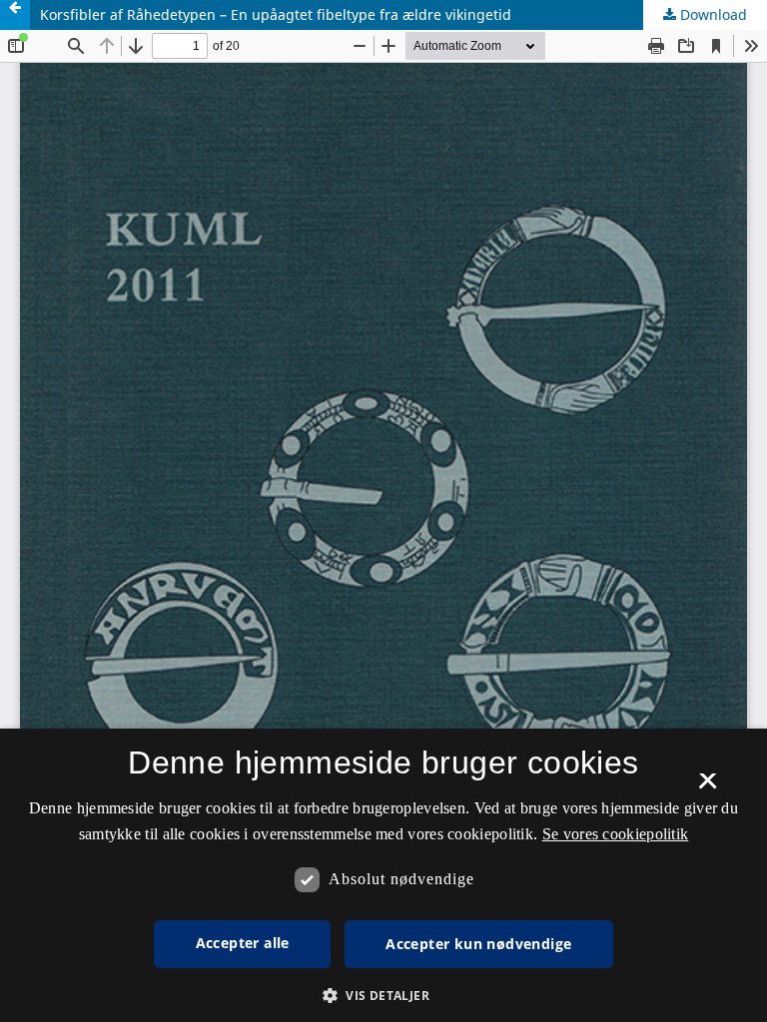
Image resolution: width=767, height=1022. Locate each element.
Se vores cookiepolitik (615, 833)
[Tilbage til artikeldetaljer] (15, 15)
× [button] (707, 787)
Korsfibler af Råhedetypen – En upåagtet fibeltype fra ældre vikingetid (275, 14)
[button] (383, 995)
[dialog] (383, 875)
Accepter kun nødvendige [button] (478, 943)
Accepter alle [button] (243, 942)
